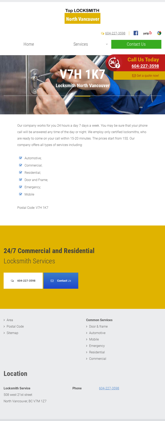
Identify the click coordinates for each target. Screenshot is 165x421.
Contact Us (136, 44)
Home (29, 44)
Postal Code (15, 326)
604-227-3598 (115, 33)
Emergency (97, 346)
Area (10, 320)
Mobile (94, 339)
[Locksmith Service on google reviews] (159, 33)
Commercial (97, 359)
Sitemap (12, 333)
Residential (97, 352)
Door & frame (98, 326)
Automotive (97, 333)
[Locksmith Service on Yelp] (147, 33)
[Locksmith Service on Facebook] (136, 33)
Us (64, 280)
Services (80, 44)
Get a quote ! (148, 75)
